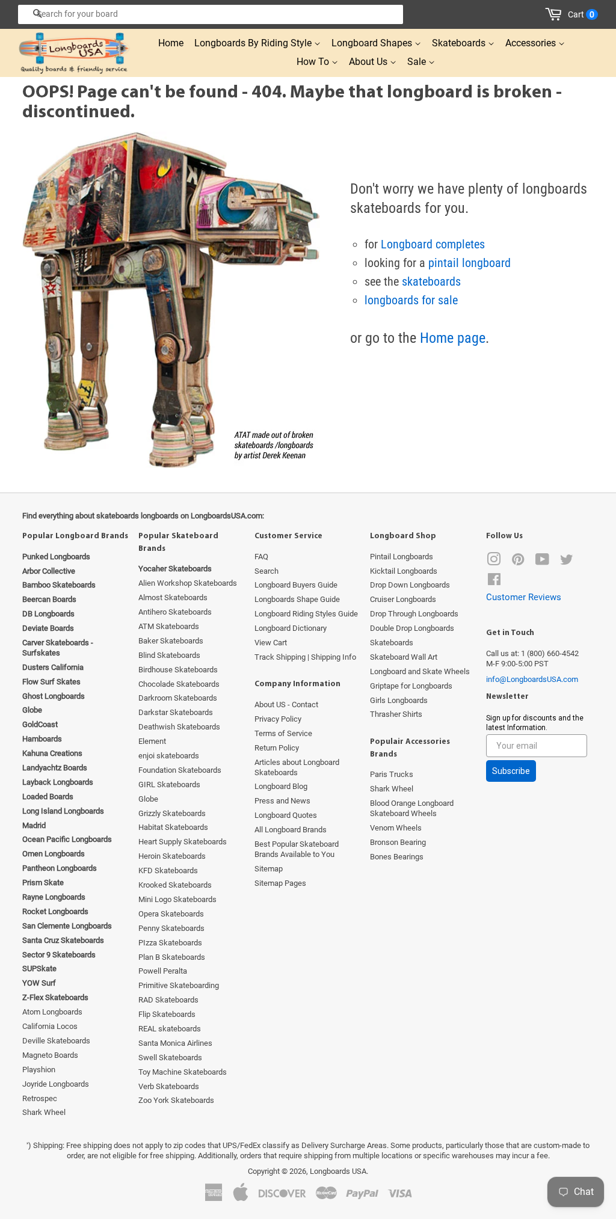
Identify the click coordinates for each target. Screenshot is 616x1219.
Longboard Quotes (285, 815)
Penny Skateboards (171, 928)
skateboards (431, 281)
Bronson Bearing (398, 842)
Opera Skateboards (171, 913)
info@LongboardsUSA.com (532, 679)
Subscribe (511, 771)
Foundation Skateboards (179, 770)
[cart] (555, 14)
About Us (369, 61)
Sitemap (268, 868)
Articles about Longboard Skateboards (296, 767)
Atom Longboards (52, 1011)
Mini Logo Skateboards (177, 899)
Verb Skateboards (168, 1086)
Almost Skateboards (173, 597)
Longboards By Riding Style (254, 43)
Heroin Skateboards (172, 856)
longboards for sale (411, 300)
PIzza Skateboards (170, 942)
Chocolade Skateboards (179, 684)
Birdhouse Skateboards (178, 669)
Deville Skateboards (56, 1040)
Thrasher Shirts (396, 714)
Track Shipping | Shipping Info (305, 657)
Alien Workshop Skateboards (187, 583)
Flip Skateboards (167, 1014)
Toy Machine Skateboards (182, 1071)
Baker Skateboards (170, 640)
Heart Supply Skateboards (182, 841)
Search (266, 571)
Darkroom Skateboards (177, 697)
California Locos (50, 1026)
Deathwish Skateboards (179, 726)
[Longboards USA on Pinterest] (518, 562)
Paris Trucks (391, 774)
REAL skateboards (169, 1028)
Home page (452, 338)
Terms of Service (283, 733)
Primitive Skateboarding (178, 985)
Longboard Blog (280, 786)
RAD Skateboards (168, 999)
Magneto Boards (50, 1055)
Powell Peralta (162, 970)
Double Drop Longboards (412, 628)
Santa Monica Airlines (175, 1043)
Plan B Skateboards (171, 957)
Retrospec (39, 1098)
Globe (148, 798)
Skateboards (460, 43)
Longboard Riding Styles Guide (306, 613)
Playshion (38, 1069)
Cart (581, 14)
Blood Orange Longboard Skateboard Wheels (412, 808)
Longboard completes (433, 244)
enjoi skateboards (168, 755)
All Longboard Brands (290, 829)
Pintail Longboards (401, 556)
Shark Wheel (44, 1112)
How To (314, 61)
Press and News (282, 800)
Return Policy (276, 747)
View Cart (270, 642)
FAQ (261, 556)
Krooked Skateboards (175, 884)
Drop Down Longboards (410, 584)
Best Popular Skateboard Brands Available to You (296, 849)
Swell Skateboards (170, 1057)
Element (152, 741)
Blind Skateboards (169, 655)
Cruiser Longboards (403, 599)
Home (170, 43)
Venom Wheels (396, 827)
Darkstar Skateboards (175, 712)
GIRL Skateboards (169, 784)
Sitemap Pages (280, 883)
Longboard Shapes (372, 43)
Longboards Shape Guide (297, 599)
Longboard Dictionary (290, 628)
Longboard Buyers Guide (295, 584)
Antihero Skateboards (175, 611)
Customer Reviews (523, 597)
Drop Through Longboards (414, 613)
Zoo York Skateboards (176, 1100)
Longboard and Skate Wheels (420, 671)
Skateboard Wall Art (403, 657)
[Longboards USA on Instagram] (493, 562)
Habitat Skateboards (173, 827)
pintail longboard (469, 263)
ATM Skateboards (168, 626)
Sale (417, 61)
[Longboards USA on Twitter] (566, 562)
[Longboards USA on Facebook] (494, 581)
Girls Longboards (399, 700)
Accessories (531, 43)
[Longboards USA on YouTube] (542, 562)
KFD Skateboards (168, 870)
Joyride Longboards (55, 1084)
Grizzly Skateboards (172, 813)
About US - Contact (286, 704)
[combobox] (210, 14)
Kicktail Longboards (403, 571)
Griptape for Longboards (411, 685)
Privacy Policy (277, 718)
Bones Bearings (397, 856)
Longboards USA (338, 1171)
